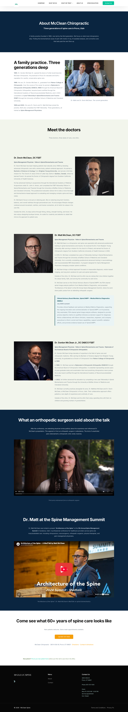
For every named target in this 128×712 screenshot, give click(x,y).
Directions (75, 644)
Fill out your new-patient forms (40, 659)
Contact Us (86, 674)
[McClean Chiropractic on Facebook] (14, 681)
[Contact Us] (108, 3)
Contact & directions (86, 644)
